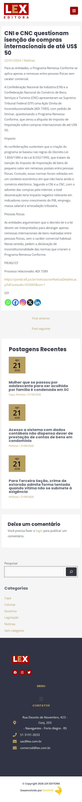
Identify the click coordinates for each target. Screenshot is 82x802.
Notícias (29, 60)
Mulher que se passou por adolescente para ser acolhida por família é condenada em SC (39, 386)
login (39, 531)
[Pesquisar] (71, 571)
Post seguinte (41, 329)
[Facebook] (15, 302)
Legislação (11, 617)
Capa (12, 394)
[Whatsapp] (8, 302)
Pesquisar (11, 563)
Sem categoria (14, 630)
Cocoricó (48, 790)
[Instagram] (23, 302)
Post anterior (41, 318)
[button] (41, 699)
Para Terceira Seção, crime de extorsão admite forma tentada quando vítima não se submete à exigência (40, 486)
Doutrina (10, 611)
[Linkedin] (37, 302)
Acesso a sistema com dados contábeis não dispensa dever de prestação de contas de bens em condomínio (41, 435)
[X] (30, 302)
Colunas (9, 604)
